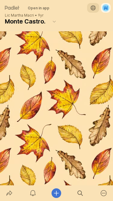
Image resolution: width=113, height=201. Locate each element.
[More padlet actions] (104, 193)
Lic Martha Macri (19, 15)
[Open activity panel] (33, 193)
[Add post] (56, 193)
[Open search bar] (80, 193)
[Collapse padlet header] (54, 21)
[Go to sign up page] (106, 8)
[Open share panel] (9, 193)
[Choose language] (93, 8)
